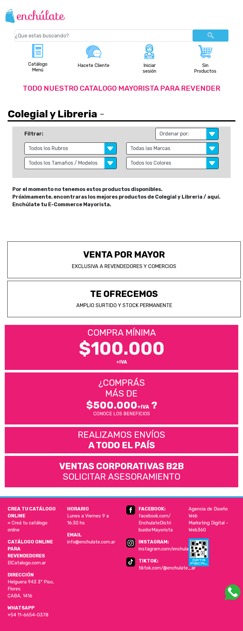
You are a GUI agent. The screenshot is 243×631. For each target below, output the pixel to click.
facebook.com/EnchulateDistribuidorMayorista (156, 523)
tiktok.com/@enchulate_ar (167, 568)
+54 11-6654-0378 (28, 615)
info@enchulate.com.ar (91, 542)
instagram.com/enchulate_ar (170, 549)
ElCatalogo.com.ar (27, 563)
